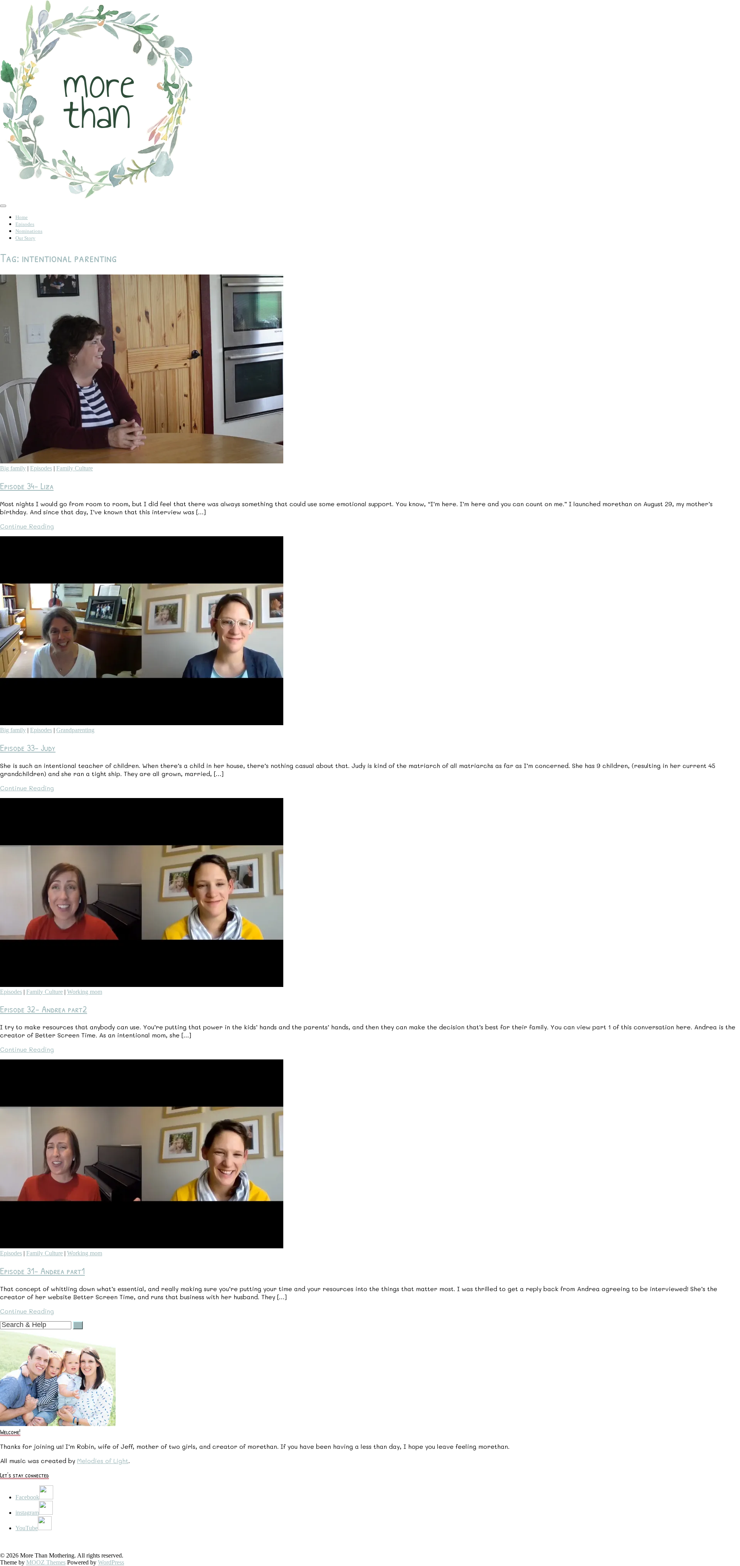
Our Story (25, 238)
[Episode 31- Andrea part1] (141, 1246)
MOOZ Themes (46, 1562)
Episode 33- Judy (28, 747)
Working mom (84, 991)
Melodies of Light (102, 1461)
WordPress (111, 1562)
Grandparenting (75, 730)
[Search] (78, 1325)
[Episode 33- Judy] (141, 723)
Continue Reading (27, 526)
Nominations (28, 231)
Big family (13, 468)
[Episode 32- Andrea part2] (141, 985)
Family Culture (74, 468)
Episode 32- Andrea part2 (43, 1009)
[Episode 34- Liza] (141, 461)
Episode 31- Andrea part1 (42, 1271)
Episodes (24, 224)
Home (21, 217)
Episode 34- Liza (27, 486)
